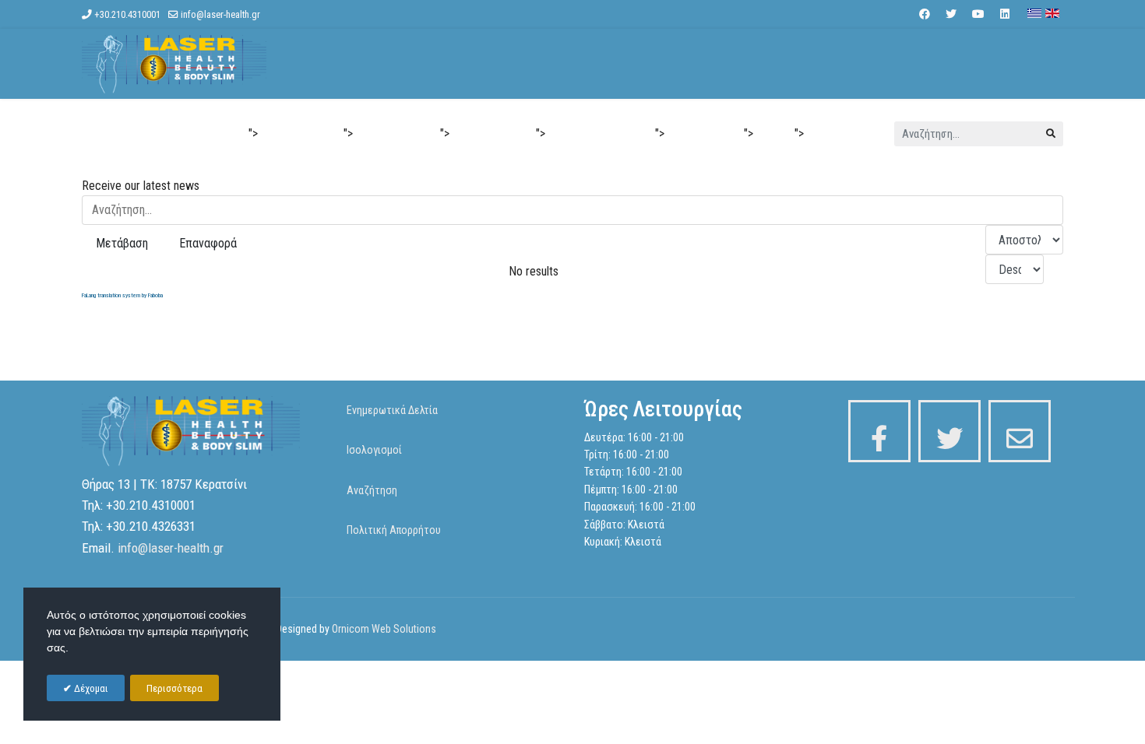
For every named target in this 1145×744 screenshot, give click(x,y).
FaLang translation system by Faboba (122, 295)
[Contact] (1019, 431)
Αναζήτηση (372, 490)
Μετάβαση (122, 243)
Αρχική (220, 134)
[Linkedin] (1004, 14)
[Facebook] (924, 14)
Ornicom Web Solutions (384, 629)
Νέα (774, 134)
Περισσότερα (174, 688)
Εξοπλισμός (704, 134)
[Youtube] (978, 14)
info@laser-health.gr (220, 14)
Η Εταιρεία (294, 134)
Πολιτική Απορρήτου (394, 530)
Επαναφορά (208, 243)
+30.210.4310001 (127, 14)
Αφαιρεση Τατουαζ (600, 134)
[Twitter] (951, 14)
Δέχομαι (90, 688)
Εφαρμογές (390, 134)
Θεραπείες (486, 134)
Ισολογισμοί (374, 450)
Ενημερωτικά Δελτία (392, 410)
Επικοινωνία (845, 134)
